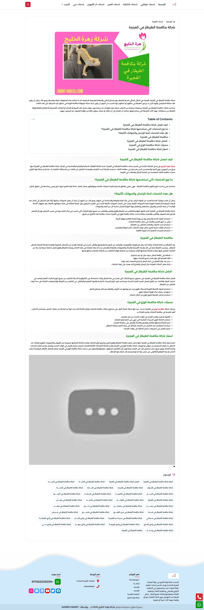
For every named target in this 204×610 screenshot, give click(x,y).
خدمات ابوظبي (148, 4)
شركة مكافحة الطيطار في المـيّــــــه (99, 500)
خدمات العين (114, 4)
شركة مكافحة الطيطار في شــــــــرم (96, 506)
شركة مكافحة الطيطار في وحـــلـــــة (160, 530)
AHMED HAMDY (70, 607)
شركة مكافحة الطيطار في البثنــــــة (92, 482)
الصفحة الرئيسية (133, 594)
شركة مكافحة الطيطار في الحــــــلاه (100, 488)
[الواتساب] (199, 604)
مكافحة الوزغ (159, 309)
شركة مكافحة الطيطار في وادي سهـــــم (90, 524)
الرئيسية (162, 4)
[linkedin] (42, 590)
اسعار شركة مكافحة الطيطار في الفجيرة (148, 149)
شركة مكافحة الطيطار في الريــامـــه (97, 494)
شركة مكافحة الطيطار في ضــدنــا (160, 512)
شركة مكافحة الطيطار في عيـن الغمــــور (128, 512)
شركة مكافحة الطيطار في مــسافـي (159, 518)
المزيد (67, 4)
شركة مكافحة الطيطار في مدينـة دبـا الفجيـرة (125, 518)
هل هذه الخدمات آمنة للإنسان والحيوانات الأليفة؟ (143, 133)
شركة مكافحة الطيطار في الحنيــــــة (69, 488)
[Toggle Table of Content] (33, 119)
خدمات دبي (78, 4)
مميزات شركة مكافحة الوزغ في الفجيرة (148, 145)
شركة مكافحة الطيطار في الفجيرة (160, 500)
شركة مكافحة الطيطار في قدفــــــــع (95, 512)
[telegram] (36, 590)
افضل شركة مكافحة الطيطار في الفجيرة (147, 141)
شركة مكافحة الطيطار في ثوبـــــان (69, 500)
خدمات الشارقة (130, 4)
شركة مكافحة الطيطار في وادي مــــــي (56, 524)
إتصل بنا (136, 583)
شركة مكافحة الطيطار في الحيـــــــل (160, 494)
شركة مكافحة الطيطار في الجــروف (160, 488)
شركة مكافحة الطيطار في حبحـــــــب (159, 506)
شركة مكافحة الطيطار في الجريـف (130, 488)
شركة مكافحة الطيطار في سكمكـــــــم (128, 506)
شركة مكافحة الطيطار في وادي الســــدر (89, 518)
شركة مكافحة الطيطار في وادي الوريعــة (124, 524)
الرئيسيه (136, 591)
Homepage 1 (134, 580)
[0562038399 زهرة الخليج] (174, 4)
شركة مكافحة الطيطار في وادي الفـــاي (158, 524)
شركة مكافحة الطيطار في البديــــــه (61, 482)
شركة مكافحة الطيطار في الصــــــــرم (66, 494)
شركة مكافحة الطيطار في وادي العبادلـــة (54, 518)
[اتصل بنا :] (199, 597)
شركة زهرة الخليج (168, 166)
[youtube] (47, 590)
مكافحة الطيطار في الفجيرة (154, 137)
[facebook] (58, 590)
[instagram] (31, 590)
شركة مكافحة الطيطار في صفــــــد (66, 506)
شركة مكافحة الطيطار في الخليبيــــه (128, 494)
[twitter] (53, 590)
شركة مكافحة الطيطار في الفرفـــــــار (130, 500)
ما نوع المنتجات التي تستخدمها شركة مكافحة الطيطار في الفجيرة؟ (134, 129)
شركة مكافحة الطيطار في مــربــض (65, 512)
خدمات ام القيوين (95, 4)
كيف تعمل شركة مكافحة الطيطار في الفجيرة (145, 124)
